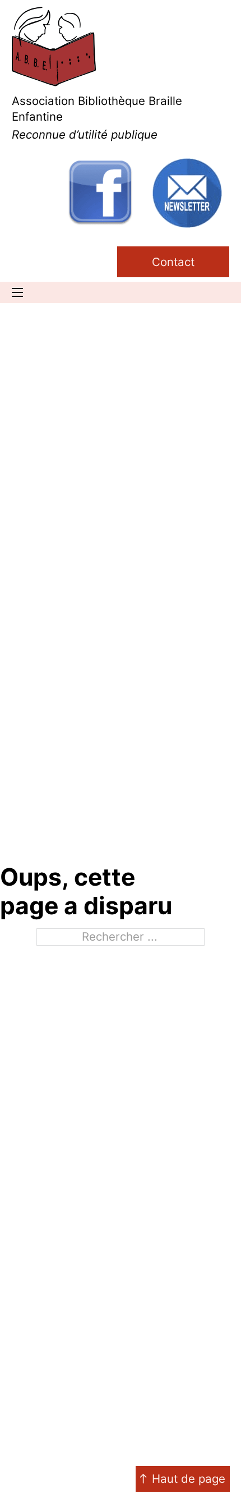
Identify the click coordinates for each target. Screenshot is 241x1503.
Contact (173, 262)
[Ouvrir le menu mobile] (17, 292)
